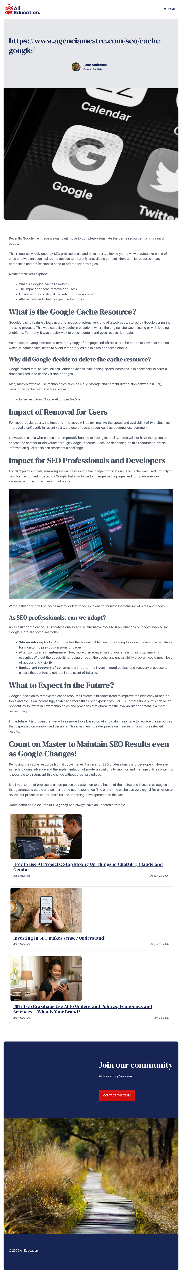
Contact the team (117, 1095)
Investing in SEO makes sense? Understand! (59, 938)
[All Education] (23, 9)
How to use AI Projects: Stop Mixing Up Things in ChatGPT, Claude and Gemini (88, 867)
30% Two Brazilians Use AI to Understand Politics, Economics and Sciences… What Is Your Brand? (82, 1009)
